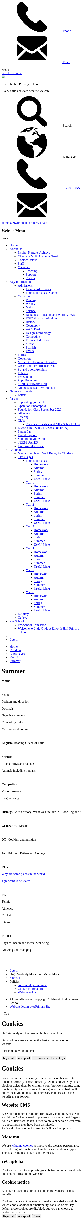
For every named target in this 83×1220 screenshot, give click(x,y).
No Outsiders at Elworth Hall (36, 387)
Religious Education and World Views (50, 314)
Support (31, 274)
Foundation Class (37, 460)
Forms (22, 355)
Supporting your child (32, 402)
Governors (24, 358)
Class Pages (25, 457)
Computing (33, 336)
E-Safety (23, 614)
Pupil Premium (27, 380)
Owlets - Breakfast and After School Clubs (53, 424)
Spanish (31, 347)
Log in (14, 639)
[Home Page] (3, 77)
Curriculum (25, 296)
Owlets (30, 278)
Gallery (22, 617)
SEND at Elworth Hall (32, 384)
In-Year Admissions (38, 289)
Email (66, 62)
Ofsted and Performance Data (36, 365)
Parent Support (27, 435)
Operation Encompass (32, 406)
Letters (22, 395)
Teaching (31, 271)
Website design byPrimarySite (30, 1006)
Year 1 (30, 482)
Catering (23, 417)
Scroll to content (12, 73)
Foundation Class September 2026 (39, 409)
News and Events (21, 391)
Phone (66, 31)
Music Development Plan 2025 (37, 362)
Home (14, 245)
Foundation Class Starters (42, 292)
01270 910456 (72, 188)
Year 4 (30, 548)
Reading (31, 300)
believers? (25, 881)
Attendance (25, 413)
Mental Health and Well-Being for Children (45, 453)
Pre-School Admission (32, 625)
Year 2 (30, 504)
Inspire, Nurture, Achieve (34, 252)
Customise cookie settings (49, 1058)
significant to (10, 881)
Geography (33, 325)
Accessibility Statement (32, 985)
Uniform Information (31, 446)
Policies (23, 373)
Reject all (8, 1058)
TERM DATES (28, 442)
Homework (41, 464)
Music (30, 344)
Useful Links (42, 479)
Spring (38, 471)
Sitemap (15, 977)
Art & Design (34, 329)
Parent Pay (24, 431)
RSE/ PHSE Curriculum (41, 318)
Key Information (20, 282)
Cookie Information (30, 988)
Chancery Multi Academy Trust (38, 256)
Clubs (21, 420)
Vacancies (24, 267)
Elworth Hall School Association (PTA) (43, 428)
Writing (30, 303)
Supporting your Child (32, 438)
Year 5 (30, 570)
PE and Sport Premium (32, 369)
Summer (39, 475)
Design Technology (38, 333)
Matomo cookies (22, 1145)
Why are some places (15, 874)
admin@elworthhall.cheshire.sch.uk (24, 222)
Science (31, 311)
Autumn (39, 468)
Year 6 (30, 592)
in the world (37, 874)
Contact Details (27, 260)
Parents (14, 398)
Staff (21, 263)
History (30, 322)
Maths (30, 307)
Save (37, 1216)
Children (15, 449)
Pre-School (25, 376)
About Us (16, 249)
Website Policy (27, 992)
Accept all (24, 1058)
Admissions (25, 285)
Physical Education (38, 340)
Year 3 (30, 526)
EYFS (30, 351)
